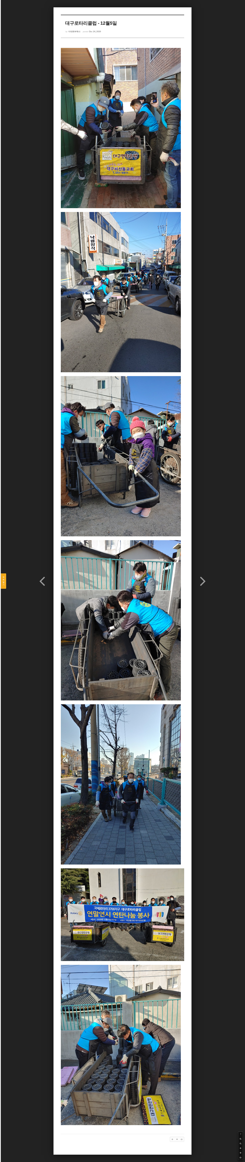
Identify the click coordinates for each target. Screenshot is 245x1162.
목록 (3, 581)
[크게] (240, 1138)
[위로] (240, 1148)
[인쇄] (240, 1157)
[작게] (240, 1143)
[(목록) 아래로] (240, 1152)
